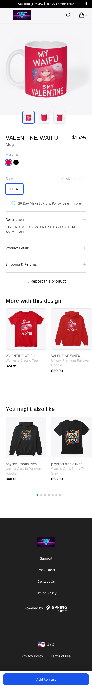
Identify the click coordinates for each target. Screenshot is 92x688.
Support (46, 558)
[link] (26, 329)
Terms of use (61, 656)
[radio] (14, 189)
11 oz (14, 189)
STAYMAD (37, 3)
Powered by (34, 608)
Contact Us (46, 581)
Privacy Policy (32, 656)
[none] (71, 178)
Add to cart (46, 679)
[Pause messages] (86, 3)
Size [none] (9, 178)
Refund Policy (46, 593)
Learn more (72, 203)
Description (15, 219)
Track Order (46, 570)
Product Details (18, 248)
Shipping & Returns (21, 264)
